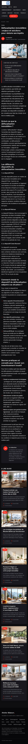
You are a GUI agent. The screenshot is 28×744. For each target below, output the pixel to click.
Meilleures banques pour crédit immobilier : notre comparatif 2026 (11, 685)
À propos (5, 16)
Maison (10, 13)
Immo (24, 10)
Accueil (4, 7)
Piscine (16, 13)
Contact (13, 16)
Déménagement (7, 10)
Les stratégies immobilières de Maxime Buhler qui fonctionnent (14, 530)
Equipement (17, 10)
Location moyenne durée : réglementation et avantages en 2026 (10, 608)
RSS (24, 724)
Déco (15, 7)
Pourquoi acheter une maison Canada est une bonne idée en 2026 (11, 492)
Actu (10, 7)
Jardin (4, 13)
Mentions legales (18, 724)
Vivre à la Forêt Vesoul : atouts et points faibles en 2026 (13, 646)
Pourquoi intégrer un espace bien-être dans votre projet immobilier (10, 569)
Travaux (23, 13)
